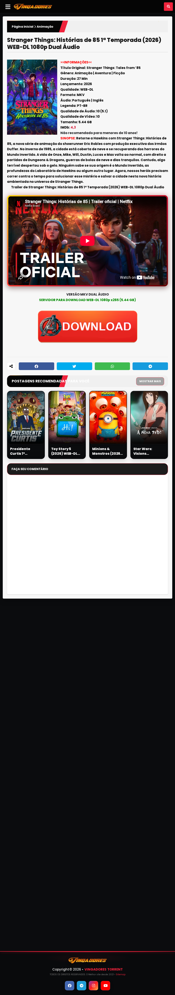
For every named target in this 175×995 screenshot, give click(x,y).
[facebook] (69, 985)
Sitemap (120, 974)
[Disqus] (87, 536)
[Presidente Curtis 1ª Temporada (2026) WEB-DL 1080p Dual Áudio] (26, 417)
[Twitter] (74, 366)
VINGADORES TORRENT (104, 969)
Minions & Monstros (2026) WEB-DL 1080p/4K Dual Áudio (107, 451)
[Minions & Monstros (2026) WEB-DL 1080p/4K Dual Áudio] (108, 417)
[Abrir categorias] (8, 6)
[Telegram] (150, 366)
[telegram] (81, 985)
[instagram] (93, 985)
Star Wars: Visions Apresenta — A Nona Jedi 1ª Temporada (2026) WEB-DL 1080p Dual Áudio (148, 451)
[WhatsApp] (112, 366)
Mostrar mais (150, 381)
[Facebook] (36, 366)
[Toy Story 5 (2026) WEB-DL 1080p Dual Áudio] (67, 417)
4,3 (73, 127)
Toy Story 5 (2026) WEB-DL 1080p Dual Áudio (66, 451)
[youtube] (105, 985)
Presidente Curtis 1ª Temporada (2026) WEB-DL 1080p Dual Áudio (25, 451)
